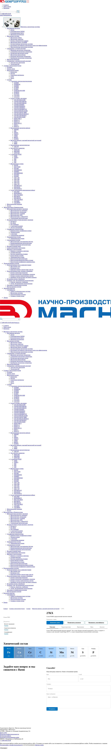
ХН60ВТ (16, 171)
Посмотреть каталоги (74, 622)
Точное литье (11, 69)
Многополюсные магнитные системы (21, 47)
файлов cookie (39, 745)
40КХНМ (17, 151)
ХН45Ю (16, 176)
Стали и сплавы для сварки (18, 98)
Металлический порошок (14, 204)
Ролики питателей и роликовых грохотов (22, 274)
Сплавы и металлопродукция (12, 370)
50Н (15, 131)
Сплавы (9, 79)
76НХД (16, 134)
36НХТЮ (17, 149)
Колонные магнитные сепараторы (20, 56)
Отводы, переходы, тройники (19, 282)
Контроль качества (8, 593)
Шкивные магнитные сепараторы (20, 50)
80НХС (16, 137)
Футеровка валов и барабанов (16, 279)
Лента (12, 78)
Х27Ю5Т (16, 93)
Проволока (13, 72)
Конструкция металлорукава (18, 258)
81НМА (16, 139)
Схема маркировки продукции (16, 248)
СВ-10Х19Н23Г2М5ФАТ (21, 114)
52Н (15, 162)
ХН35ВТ (16, 174)
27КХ (15, 142)
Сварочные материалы (17, 75)
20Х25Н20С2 (18, 188)
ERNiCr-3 (17, 120)
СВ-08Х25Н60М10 (19, 106)
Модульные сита (15, 266)
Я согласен (4, 748)
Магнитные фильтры (13, 59)
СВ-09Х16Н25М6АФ (20, 101)
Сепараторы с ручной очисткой (16, 48)
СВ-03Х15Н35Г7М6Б (20, 112)
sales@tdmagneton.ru (6, 15)
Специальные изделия (13, 240)
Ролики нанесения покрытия (18, 272)
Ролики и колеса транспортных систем (21, 276)
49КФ (15, 143)
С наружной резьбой (16, 226)
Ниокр (5, 602)
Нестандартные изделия (14, 286)
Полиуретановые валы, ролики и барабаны (20, 271)
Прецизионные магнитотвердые (20, 145)
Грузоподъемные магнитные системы (21, 44)
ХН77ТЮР (17, 167)
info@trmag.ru (15, 322)
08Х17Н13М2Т (18, 195)
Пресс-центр (7, 6)
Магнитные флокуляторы (17, 55)
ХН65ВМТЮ (18, 170)
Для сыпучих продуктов (17, 62)
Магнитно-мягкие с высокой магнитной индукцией (25, 140)
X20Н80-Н (17, 84)
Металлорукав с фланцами (18, 212)
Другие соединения (16, 227)
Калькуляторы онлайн (17, 255)
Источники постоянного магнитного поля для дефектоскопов (28, 45)
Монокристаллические (17, 34)
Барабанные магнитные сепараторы (21, 58)
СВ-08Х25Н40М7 (19, 104)
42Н (15, 160)
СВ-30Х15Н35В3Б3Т (20, 115)
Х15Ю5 (16, 89)
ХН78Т (16, 165)
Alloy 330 (16, 177)
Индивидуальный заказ (14, 246)
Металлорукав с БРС (16, 215)
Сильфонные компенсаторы (15, 229)
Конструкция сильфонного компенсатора (22, 262)
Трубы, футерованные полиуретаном (21, 283)
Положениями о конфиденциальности (11, 745)
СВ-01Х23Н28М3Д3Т (20, 109)
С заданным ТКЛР (15, 154)
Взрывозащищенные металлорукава (21, 243)
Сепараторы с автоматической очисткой (19, 61)
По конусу (13, 221)
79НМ (16, 135)
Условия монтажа (15, 252)
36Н (15, 159)
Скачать (6, 625)
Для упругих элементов (17, 148)
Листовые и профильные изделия (17, 285)
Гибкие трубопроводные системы (20, 291)
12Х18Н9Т (17, 202)
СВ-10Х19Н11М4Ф (19, 117)
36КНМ (16, 129)
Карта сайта (3, 732)
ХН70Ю (16, 168)
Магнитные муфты (16, 37)
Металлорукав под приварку (18, 210)
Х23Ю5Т (16, 92)
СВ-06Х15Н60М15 (19, 107)
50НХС (16, 132)
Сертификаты (11, 290)
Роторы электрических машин (19, 41)
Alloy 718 (16, 184)
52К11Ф (16, 146)
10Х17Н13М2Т (18, 199)
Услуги (9, 206)
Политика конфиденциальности (9, 734)
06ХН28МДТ (18, 193)
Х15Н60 (16, 87)
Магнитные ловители (16, 39)
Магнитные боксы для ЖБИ (18, 42)
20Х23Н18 (17, 187)
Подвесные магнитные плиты (19, 53)
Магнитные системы (13, 36)
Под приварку (14, 224)
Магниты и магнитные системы (12, 331)
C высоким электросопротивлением (21, 81)
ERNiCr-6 (17, 121)
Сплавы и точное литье (17, 296)
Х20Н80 (16, 83)
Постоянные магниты (13, 28)
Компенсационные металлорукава (20, 244)
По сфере (13, 223)
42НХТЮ (17, 153)
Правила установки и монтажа (19, 251)
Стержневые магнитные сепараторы (21, 51)
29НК (15, 156)
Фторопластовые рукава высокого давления (20, 220)
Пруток (12, 73)
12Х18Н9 (16, 201)
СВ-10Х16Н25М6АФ (20, 103)
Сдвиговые (13, 234)
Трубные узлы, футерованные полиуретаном (20, 280)
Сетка (12, 76)
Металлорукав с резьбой (17, 213)
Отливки (9, 67)
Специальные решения (17, 235)
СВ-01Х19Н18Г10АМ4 (21, 111)
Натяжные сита (15, 268)
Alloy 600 (16, 179)
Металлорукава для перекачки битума (21, 241)
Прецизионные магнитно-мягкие (20, 128)
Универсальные (15, 232)
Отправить (52, 709)
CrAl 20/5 (16, 95)
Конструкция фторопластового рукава (21, 260)
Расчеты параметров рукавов (19, 254)
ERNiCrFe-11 (18, 123)
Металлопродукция (12, 70)
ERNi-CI (16, 126)
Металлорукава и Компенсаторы (13, 512)
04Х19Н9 (16, 192)
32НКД (16, 157)
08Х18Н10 (17, 196)
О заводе (6, 5)
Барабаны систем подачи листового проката (23, 277)
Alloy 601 (16, 181)
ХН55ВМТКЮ (18, 173)
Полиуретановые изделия (18, 294)
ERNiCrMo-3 (18, 118)
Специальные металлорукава (19, 218)
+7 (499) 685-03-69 (5, 13)
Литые (12, 30)
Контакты (6, 8)
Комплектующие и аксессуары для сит (21, 269)
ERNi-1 (16, 125)
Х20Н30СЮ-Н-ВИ (19, 90)
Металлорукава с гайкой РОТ (19, 216)
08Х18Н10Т (17, 198)
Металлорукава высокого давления (17, 209)
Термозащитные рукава (14, 237)
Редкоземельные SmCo (17, 33)
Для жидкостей (14, 64)
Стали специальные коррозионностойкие (22, 190)
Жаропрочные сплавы (17, 163)
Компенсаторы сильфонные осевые (20, 230)
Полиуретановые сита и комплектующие (19, 265)
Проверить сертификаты (96, 622)
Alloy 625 (16, 182)
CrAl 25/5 (16, 97)
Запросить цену (55, 622)
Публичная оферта (5, 736)
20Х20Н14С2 (18, 185)
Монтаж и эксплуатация (14, 249)
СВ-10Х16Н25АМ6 (19, 100)
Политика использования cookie (9, 737)
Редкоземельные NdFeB (17, 31)
